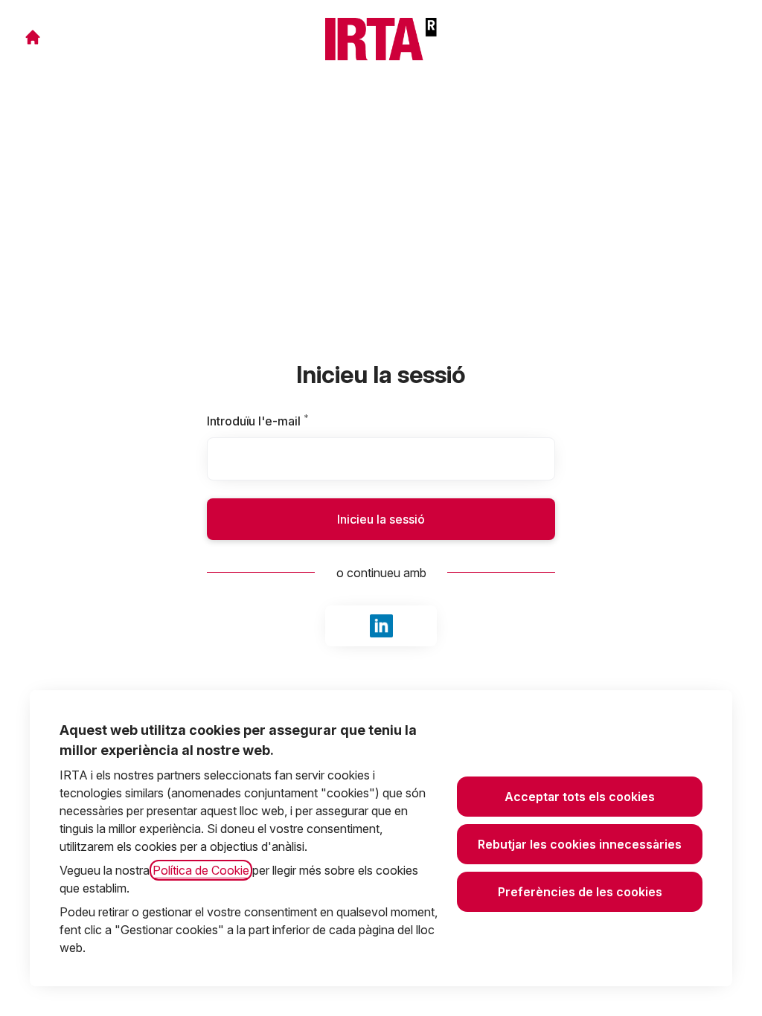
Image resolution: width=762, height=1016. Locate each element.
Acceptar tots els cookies (580, 796)
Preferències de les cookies (580, 891)
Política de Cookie (201, 870)
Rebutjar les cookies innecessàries (580, 844)
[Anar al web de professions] (33, 37)
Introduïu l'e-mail (281, 421)
